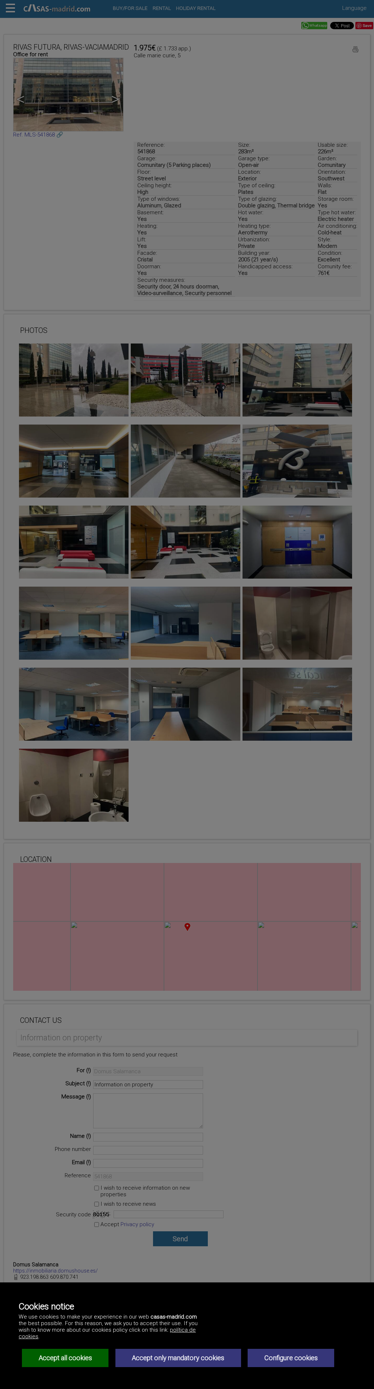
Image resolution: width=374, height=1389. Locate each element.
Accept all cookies (65, 1358)
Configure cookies (291, 1358)
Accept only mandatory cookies (178, 1358)
